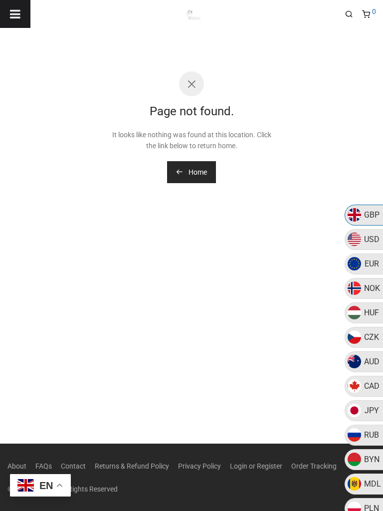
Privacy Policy (199, 466)
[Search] (352, 14)
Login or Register (256, 466)
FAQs (43, 466)
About (16, 466)
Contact (73, 466)
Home (197, 172)
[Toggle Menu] (15, 14)
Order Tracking (314, 466)
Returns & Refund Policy (132, 466)
